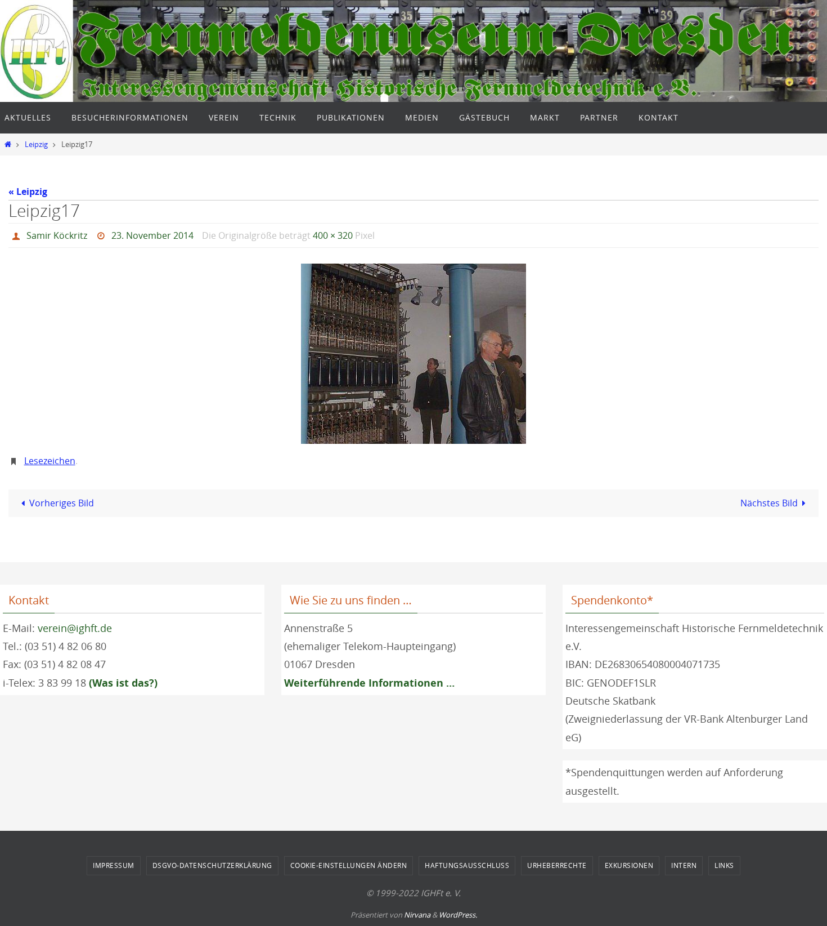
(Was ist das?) (123, 683)
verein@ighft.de (75, 628)
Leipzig (36, 144)
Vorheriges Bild (61, 503)
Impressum (113, 865)
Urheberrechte (557, 865)
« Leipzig (27, 191)
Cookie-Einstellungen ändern (348, 865)
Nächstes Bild (769, 503)
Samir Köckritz (56, 235)
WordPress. (458, 915)
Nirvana (417, 915)
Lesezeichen (49, 461)
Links (724, 865)
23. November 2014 (152, 235)
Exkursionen (629, 865)
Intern (683, 865)
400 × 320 (333, 235)
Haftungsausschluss (467, 865)
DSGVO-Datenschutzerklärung (212, 865)
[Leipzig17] (413, 354)
